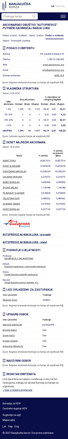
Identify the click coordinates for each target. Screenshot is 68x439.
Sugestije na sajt (12, 415)
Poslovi (40, 35)
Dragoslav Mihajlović (13, 346)
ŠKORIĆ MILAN (10, 187)
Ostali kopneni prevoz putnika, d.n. (21, 282)
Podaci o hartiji (10, 35)
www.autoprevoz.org (53, 64)
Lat (52, 6)
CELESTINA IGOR (11, 198)
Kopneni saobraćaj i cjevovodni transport (25, 266)
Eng (62, 6)
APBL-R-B (59, 75)
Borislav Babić (10, 330)
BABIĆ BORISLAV (11, 182)
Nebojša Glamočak (12, 324)
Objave (6, 41)
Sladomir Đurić (10, 300)
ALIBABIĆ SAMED (11, 204)
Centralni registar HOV (15, 408)
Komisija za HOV (12, 403)
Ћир (57, 6)
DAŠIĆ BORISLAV (11, 209)
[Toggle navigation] (63, 16)
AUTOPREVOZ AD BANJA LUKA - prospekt (27, 234)
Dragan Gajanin (10, 341)
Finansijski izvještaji (20, 41)
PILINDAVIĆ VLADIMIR (13, 193)
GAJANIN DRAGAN (12, 177)
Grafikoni (23, 35)
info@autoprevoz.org (53, 70)
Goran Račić (9, 335)
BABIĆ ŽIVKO (9, 160)
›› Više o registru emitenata (17, 390)
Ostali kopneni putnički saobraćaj (21, 274)
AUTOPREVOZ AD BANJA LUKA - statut (25, 242)
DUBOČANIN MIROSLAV (14, 171)
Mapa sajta (9, 420)
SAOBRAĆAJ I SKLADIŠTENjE (18, 258)
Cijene (32, 35)
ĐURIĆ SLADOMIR (11, 166)
